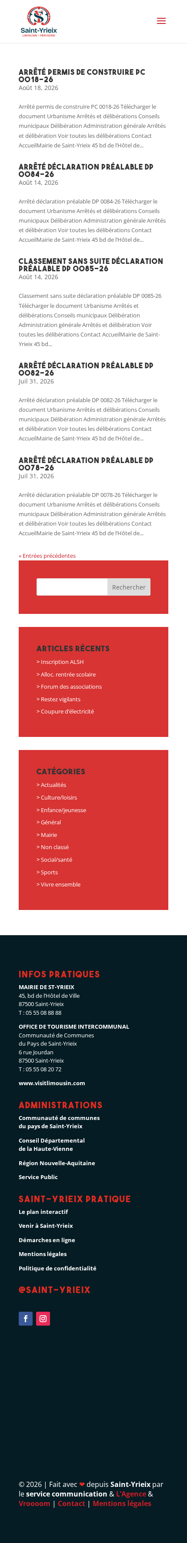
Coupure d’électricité (67, 711)
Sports (49, 872)
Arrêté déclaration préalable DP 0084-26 (86, 170)
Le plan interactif (43, 1212)
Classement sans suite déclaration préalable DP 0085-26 (91, 265)
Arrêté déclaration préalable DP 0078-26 (86, 464)
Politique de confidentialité (58, 1268)
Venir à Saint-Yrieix (46, 1226)
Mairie (49, 835)
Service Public (38, 1177)
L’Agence (131, 1494)
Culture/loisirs (59, 797)
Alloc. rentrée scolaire (68, 674)
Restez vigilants (60, 699)
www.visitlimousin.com (52, 1083)
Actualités (53, 785)
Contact (71, 1503)
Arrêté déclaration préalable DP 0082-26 (86, 369)
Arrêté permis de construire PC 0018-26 (82, 75)
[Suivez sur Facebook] (26, 1319)
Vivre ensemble (60, 884)
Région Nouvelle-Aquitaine (57, 1163)
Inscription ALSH (62, 662)
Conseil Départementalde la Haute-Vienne (52, 1144)
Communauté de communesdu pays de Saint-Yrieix (59, 1122)
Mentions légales (43, 1254)
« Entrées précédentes (47, 556)
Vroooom (34, 1503)
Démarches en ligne (47, 1240)
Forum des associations (71, 686)
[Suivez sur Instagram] (43, 1319)
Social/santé (56, 859)
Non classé (55, 847)
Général (51, 822)
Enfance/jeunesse (63, 810)
